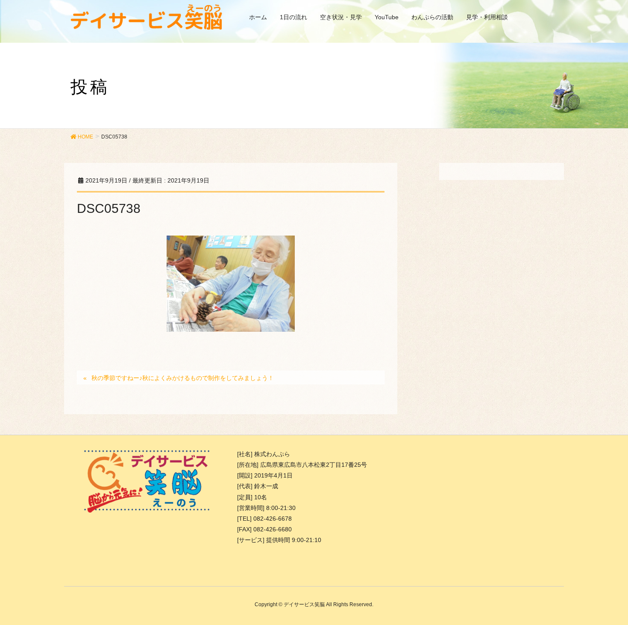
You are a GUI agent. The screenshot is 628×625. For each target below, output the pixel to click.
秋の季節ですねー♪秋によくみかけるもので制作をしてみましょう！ (182, 377)
